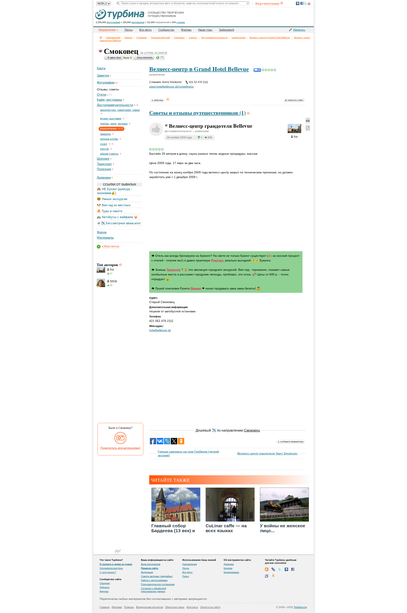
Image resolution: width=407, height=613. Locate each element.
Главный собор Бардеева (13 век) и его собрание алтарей (173, 533)
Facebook (293, 569)
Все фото (145, 29)
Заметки (103, 75)
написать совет (295, 100)
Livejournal (273, 569)
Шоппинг (103, 158)
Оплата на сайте (210, 607)
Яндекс (196, 288)
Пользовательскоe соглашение (158, 584)
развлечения (238, 37)
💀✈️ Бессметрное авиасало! (119, 223)
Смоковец (179, 37)
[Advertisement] (119, 356)
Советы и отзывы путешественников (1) (197, 112)
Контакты (192, 607)
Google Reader (266, 576)
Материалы (105, 237)
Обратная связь (174, 607)
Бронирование (231, 572)
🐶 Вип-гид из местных (114, 205)
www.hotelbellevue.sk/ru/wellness (171, 86)
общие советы (109, 153)
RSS (266, 569)
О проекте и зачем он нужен (116, 564)
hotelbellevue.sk (160, 330)
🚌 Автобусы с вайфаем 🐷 (117, 217)
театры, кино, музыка (113, 123)
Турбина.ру (300, 607)
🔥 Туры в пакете (109, 211)
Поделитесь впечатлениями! (120, 448)
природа (105, 134)
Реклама (117, 607)
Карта (101, 68)
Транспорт (104, 164)
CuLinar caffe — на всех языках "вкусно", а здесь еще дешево (230, 533)
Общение (105, 583)
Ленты (128, 29)
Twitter (280, 569)
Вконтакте (286, 569)
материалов (137, 22)
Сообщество (166, 29)
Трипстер (174, 269)
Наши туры (205, 29)
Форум (101, 232)
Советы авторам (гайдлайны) (157, 576)
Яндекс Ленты (273, 576)
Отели (101, 94)
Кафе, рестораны (109, 99)
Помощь (129, 607)
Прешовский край (160, 37)
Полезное (104, 169)
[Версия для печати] (307, 120)
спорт (103, 144)
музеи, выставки (110, 118)
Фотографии (105, 82)
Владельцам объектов (149, 607)
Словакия (141, 37)
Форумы (186, 29)
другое (104, 148)
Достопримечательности (214, 37)
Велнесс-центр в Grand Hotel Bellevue (269, 37)
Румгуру (217, 260)
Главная (101, 37)
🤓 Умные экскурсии (112, 199)
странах (180, 22)
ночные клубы (109, 138)
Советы (193, 37)
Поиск (185, 576)
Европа (128, 37)
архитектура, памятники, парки (120, 110)
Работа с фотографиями (154, 580)
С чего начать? (108, 572)
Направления (113, 37)
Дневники (104, 177)
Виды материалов (150, 564)
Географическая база (111, 568)
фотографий (113, 22)
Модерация (147, 572)
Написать (299, 29)
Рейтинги (104, 587)
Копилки (228, 568)
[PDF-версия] (307, 128)
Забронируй (226, 29)
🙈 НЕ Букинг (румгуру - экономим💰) (114, 191)
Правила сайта (149, 568)
